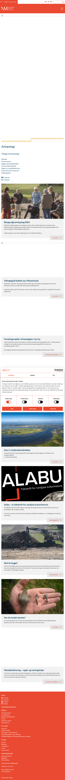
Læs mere (55, 237)
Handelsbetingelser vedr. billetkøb (10, 734)
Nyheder (4, 159)
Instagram (6, 180)
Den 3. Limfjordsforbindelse (17, 450)
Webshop (4, 744)
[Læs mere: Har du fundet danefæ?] (32, 596)
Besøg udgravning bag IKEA (17, 222)
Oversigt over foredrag (51, 354)
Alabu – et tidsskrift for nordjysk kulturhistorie (26, 504)
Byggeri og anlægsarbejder (10, 164)
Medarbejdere (6, 173)
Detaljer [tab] (32, 375)
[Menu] (62, 8)
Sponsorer (4, 728)
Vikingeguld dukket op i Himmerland (21, 280)
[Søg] (63, 2)
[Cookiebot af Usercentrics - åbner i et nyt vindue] (55, 370)
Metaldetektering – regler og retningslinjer (24, 670)
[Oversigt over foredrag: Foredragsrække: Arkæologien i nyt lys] (32, 318)
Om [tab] (54, 375)
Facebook (6, 177)
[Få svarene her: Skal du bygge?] (32, 542)
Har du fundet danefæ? (8, 166)
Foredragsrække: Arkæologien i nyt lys (22, 339)
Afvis (11, 408)
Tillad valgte (32, 408)
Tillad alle (53, 408)
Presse (3, 748)
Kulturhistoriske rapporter (10, 171)
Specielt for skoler (6, 720)
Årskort (3, 718)
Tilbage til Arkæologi (10, 154)
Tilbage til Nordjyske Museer (10, 2)
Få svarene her (54, 574)
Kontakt (3, 742)
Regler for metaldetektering (10, 168)
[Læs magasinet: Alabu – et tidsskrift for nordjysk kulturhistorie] (32, 500)
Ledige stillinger (5, 730)
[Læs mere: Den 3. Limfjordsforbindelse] (32, 429)
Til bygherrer (5, 746)
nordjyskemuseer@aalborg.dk (9, 763)
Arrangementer (5, 715)
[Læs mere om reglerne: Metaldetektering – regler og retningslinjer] (32, 649)
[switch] (24, 402)
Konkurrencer (5, 750)
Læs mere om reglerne (52, 681)
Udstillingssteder (6, 713)
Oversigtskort (5, 722)
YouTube (5, 702)
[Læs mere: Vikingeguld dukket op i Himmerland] (32, 243)
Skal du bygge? (11, 563)
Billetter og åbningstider (8, 717)
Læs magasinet (54, 520)
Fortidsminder (6, 161)
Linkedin (5, 703)
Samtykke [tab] (11, 375)
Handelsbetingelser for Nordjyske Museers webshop (15, 736)
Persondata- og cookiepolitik (9, 732)
